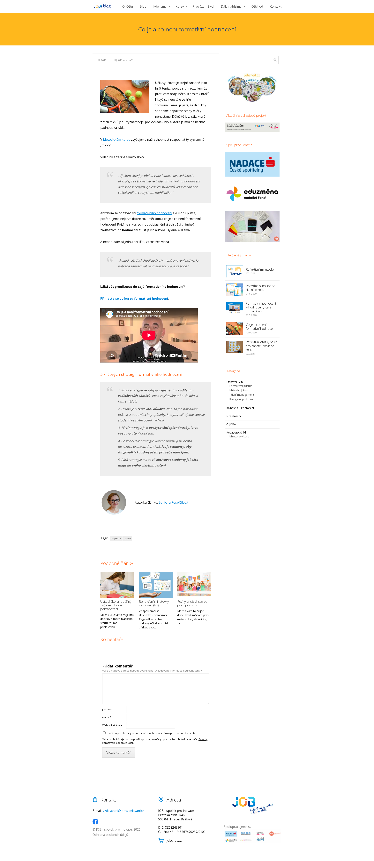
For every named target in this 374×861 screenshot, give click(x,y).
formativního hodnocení (154, 213)
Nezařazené (234, 416)
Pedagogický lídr (236, 432)
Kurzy (180, 6)
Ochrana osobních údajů (110, 835)
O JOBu (127, 6)
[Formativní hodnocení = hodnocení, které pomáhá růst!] (234, 308)
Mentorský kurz (239, 436)
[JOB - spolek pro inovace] (102, 6)
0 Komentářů (125, 60)
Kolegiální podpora (241, 399)
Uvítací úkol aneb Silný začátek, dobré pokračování (115, 605)
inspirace (116, 538)
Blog (143, 6)
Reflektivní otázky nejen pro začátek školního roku (262, 346)
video (128, 538)
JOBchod (257, 6)
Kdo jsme (160, 6)
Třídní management (241, 394)
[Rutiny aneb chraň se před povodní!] (194, 585)
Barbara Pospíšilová (173, 502)
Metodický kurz (238, 390)
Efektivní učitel (235, 382)
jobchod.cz (174, 841)
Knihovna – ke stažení (240, 408)
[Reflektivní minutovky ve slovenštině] (156, 585)
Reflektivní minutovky (260, 269)
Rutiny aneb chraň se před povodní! (192, 603)
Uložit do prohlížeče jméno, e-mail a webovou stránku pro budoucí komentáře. (153, 733)
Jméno (107, 709)
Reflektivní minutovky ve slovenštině (154, 603)
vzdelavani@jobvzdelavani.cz (123, 811)
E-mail (106, 717)
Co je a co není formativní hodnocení (260, 327)
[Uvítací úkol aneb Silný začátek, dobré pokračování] (117, 585)
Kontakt (275, 6)
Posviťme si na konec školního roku (260, 288)
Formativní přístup (240, 386)
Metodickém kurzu (116, 139)
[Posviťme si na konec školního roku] (234, 289)
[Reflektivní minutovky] (234, 271)
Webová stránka (112, 725)
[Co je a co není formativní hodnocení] (234, 328)
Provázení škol (203, 6)
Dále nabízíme (231, 6)
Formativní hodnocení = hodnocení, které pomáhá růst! (261, 307)
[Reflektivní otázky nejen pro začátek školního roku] (234, 347)
